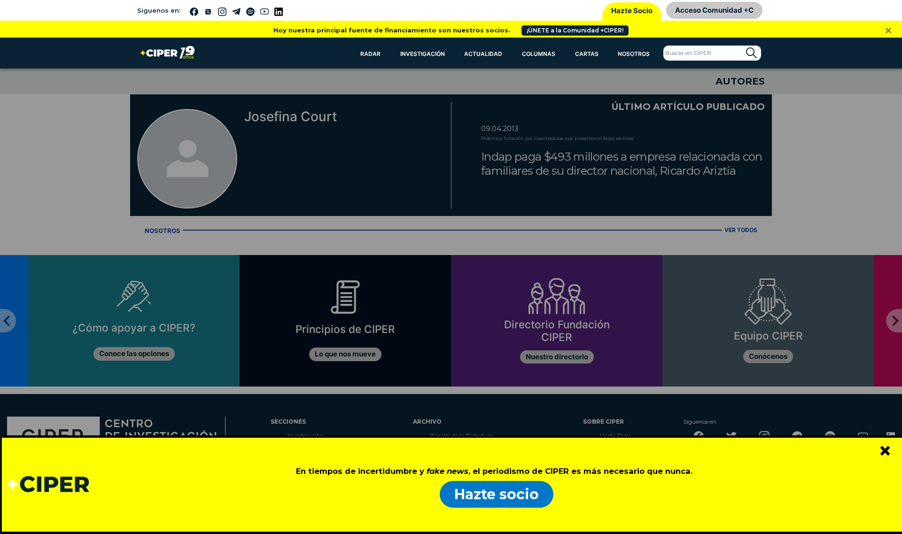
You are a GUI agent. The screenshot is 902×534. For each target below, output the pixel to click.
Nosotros (634, 53)
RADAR (370, 53)
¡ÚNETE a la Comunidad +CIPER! (575, 30)
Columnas (538, 53)
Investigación (422, 53)
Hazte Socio (632, 10)
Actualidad (483, 53)
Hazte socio (496, 494)
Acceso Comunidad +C (714, 10)
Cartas (587, 53)
